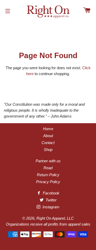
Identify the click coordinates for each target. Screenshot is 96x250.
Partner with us (48, 161)
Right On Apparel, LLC (55, 218)
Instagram (50, 207)
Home (48, 129)
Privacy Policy (48, 182)
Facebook (50, 193)
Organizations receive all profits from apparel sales (48, 224)
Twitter (51, 200)
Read (48, 168)
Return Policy (48, 175)
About (48, 135)
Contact (48, 142)
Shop (48, 149)
